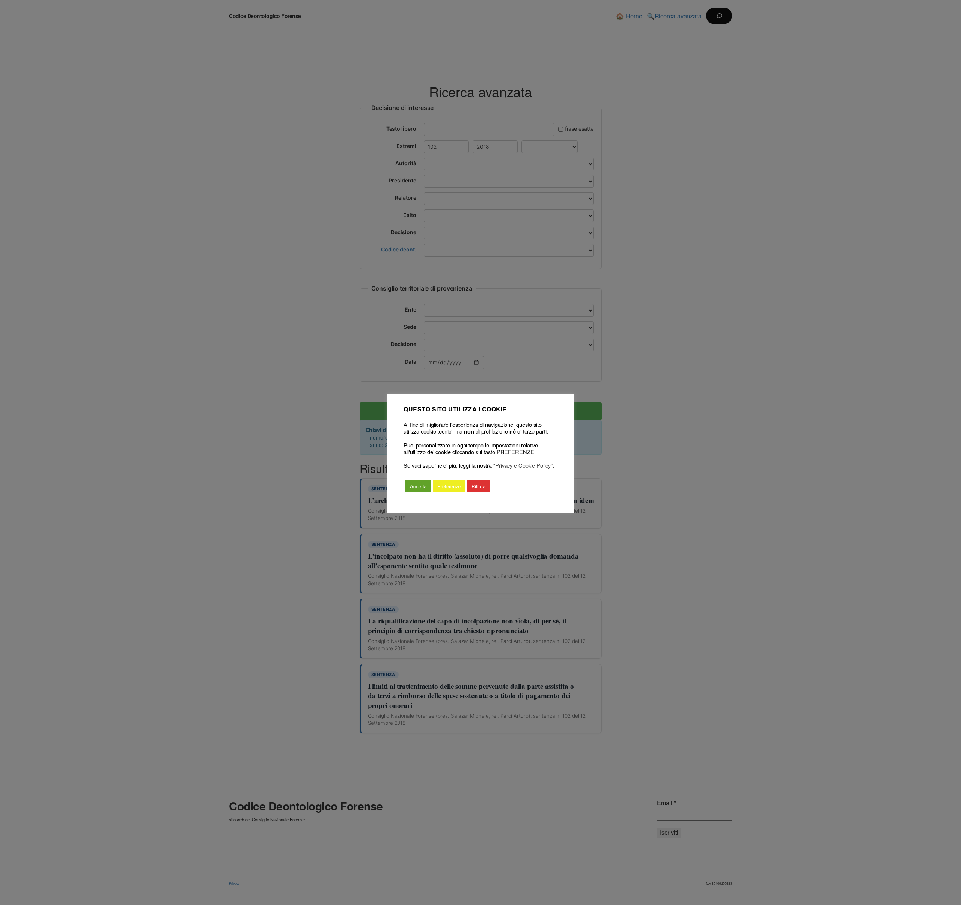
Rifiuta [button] (478, 486)
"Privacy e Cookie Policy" (523, 465)
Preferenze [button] (449, 486)
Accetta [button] (418, 486)
